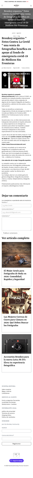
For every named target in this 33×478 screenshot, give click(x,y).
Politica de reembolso (8, 417)
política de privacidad (8, 411)
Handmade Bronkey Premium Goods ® (18, 465)
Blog (19, 36)
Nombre (5, 202)
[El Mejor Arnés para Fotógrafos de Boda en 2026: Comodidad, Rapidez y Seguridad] (16, 255)
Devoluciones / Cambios (9, 404)
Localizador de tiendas (9, 402)
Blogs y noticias (6, 391)
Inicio (14, 36)
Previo (13, 33)
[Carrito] (31, 5)
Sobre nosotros (6, 389)
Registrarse (16, 444)
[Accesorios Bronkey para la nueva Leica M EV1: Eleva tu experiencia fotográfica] (16, 344)
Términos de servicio (8, 413)
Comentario (6, 216)
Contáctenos (5, 393)
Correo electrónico (8, 209)
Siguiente (19, 33)
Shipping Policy (6, 415)
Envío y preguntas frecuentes (11, 400)
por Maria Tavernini (6, 68)
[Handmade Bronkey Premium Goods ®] (16, 6)
